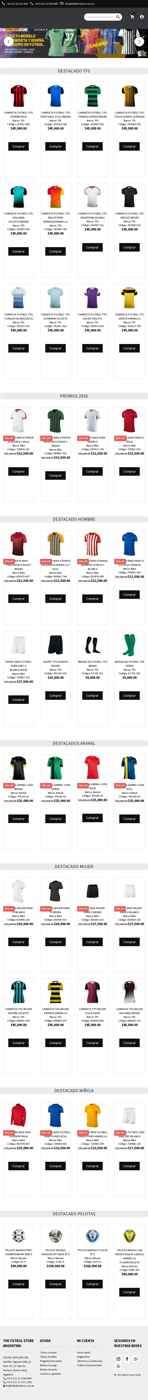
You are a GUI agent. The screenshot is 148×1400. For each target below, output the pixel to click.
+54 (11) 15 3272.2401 (15, 4)
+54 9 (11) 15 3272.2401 (17, 1382)
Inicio (116, 43)
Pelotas (112, 30)
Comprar (18, 146)
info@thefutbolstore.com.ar (77, 4)
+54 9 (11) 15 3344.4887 (44, 4)
